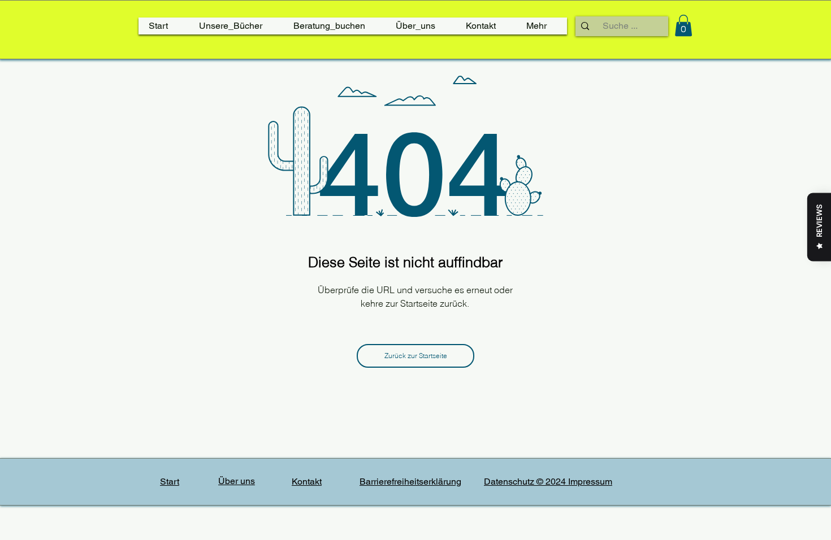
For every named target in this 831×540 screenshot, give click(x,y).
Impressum (590, 481)
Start (169, 481)
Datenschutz (510, 481)
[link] (683, 25)
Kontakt (307, 481)
